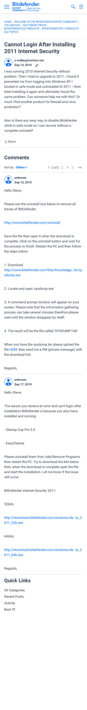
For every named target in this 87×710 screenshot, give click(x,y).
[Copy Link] (36, 65)
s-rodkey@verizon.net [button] (29, 60)
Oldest (20, 168)
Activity (9, 603)
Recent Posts (14, 597)
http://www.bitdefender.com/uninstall (32, 223)
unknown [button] (20, 177)
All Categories (14, 590)
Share (10, 142)
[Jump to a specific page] (79, 167)
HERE (14, 349)
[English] (26, 7)
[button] (8, 62)
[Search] (73, 7)
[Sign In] (81, 7)
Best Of (9, 609)
